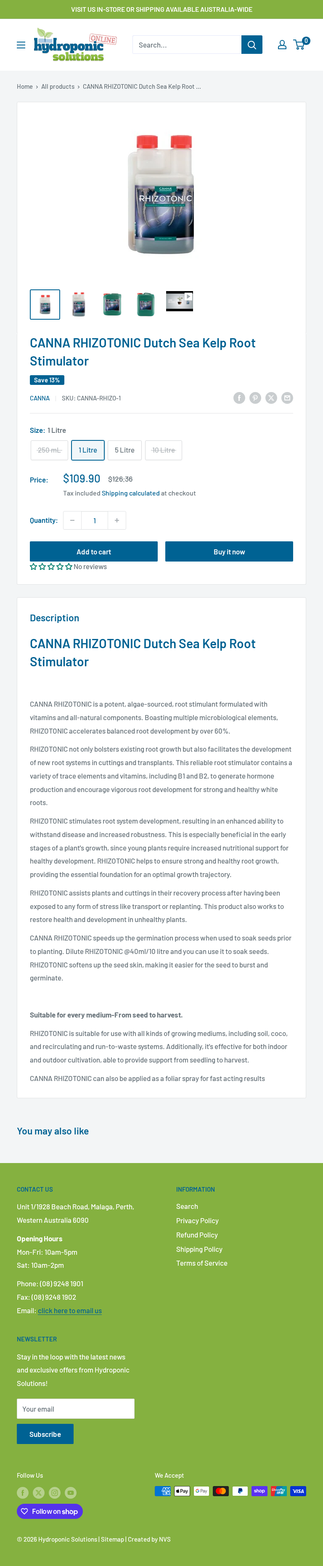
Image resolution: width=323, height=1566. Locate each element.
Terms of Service (202, 1263)
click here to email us (70, 1310)
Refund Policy (197, 1234)
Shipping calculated (131, 493)
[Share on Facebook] (239, 397)
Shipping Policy (199, 1249)
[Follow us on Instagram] (55, 1492)
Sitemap (112, 1539)
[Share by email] (287, 397)
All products (57, 86)
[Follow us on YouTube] (71, 1492)
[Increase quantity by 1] (117, 520)
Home (25, 86)
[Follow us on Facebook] (23, 1492)
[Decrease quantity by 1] (72, 520)
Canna (40, 398)
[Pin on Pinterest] (255, 397)
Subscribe (45, 1434)
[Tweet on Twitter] (271, 397)
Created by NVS (149, 1539)
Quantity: (44, 520)
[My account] (282, 44)
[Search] (251, 44)
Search (187, 1206)
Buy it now (229, 551)
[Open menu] (21, 45)
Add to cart (94, 551)
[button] (51, 566)
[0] (299, 45)
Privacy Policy (197, 1220)
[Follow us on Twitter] (39, 1492)
